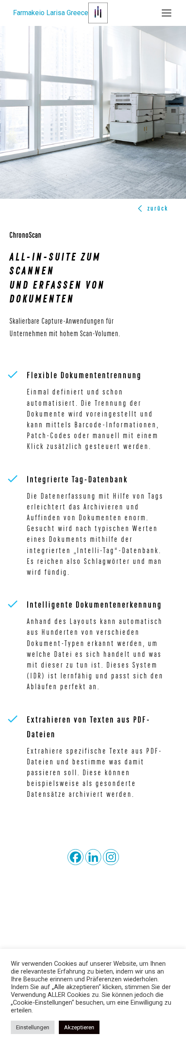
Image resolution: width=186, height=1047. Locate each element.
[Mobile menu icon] (166, 13)
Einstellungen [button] (32, 1027)
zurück (158, 208)
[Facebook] (75, 857)
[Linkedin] (93, 857)
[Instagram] (111, 857)
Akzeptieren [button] (79, 1027)
